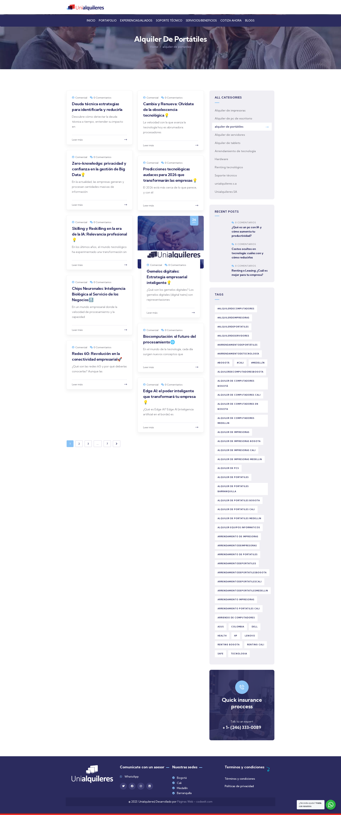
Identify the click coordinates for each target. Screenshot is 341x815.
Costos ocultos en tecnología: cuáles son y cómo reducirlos (247, 253)
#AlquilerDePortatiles (233, 327)
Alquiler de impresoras (230, 110)
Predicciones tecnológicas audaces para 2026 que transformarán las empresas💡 (170, 174)
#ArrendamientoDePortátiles (238, 345)
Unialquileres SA (226, 191)
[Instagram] (140, 786)
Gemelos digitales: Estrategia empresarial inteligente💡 (167, 277)
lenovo (250, 636)
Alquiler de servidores (230, 134)
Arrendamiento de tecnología (235, 151)
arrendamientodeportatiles (237, 563)
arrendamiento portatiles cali (239, 608)
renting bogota (229, 644)
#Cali (240, 363)
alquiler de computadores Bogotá (236, 383)
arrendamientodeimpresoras (237, 545)
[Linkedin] (149, 786)
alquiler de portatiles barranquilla (233, 489)
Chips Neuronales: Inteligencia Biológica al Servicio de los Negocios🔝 (98, 294)
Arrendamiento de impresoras (238, 536)
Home (154, 46)
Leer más (77, 139)
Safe (220, 653)
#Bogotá (223, 363)
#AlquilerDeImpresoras (233, 317)
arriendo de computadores (236, 617)
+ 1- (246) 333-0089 (242, 727)
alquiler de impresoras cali (237, 450)
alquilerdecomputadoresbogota (240, 372)
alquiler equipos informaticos (239, 527)
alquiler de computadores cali (239, 395)
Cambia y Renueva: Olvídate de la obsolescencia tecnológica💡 (168, 109)
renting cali (255, 644)
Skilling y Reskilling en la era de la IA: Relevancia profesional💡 (99, 234)
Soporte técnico (226, 175)
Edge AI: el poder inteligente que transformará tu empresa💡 (169, 396)
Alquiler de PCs (228, 468)
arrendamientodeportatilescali (240, 581)
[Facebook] (132, 786)
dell (255, 626)
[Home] (85, 7)
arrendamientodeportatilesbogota (242, 572)
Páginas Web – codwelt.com (194, 801)
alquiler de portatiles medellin (239, 518)
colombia (237, 626)
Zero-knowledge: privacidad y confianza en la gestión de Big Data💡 (99, 169)
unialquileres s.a (226, 183)
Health (222, 636)
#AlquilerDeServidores (233, 336)
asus (221, 626)
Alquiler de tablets (227, 143)
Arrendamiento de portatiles (238, 554)
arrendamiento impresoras (236, 599)
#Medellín (258, 363)
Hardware (221, 159)
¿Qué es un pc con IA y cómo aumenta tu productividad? (246, 231)
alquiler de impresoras (233, 432)
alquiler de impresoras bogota (239, 441)
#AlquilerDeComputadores (236, 308)
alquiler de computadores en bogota (238, 406)
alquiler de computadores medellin (236, 421)
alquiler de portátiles (229, 126)
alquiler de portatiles (233, 477)
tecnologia (239, 653)
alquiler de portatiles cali (236, 509)
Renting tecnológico (229, 167)
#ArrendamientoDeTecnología (238, 353)
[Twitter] (123, 786)
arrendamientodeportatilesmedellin (243, 590)
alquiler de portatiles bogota (239, 500)
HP (235, 636)
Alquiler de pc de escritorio (233, 118)
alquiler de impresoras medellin (240, 459)
